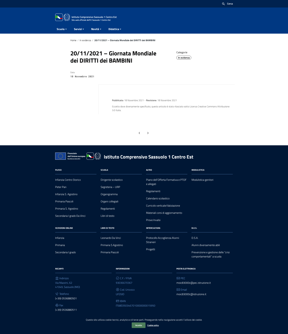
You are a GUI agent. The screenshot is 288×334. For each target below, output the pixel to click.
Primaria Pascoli (64, 201)
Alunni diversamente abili (206, 245)
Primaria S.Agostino (112, 245)
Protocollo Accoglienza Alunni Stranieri (162, 240)
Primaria (60, 245)
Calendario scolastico (158, 198)
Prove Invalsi (153, 220)
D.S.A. (195, 238)
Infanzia (59, 238)
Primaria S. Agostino (66, 209)
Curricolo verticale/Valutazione (163, 206)
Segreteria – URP (110, 187)
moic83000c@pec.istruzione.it (193, 283)
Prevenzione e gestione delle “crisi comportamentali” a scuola (211, 254)
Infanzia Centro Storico (68, 180)
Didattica (113, 29)
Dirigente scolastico (112, 180)
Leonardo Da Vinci (111, 238)
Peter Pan (60, 187)
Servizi (78, 29)
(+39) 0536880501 (66, 298)
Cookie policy (153, 325)
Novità (95, 29)
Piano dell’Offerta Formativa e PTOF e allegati (166, 182)
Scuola (60, 29)
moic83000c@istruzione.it (191, 294)
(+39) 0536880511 (66, 310)
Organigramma (109, 194)
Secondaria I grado (65, 252)
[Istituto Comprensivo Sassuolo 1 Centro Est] (62, 17)
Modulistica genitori (202, 180)
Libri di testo (107, 216)
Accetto (138, 325)
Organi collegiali (109, 201)
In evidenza (85, 40)
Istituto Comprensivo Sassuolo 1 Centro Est (148, 156)
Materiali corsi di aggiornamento (164, 213)
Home (73, 40)
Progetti (150, 249)
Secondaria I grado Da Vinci (70, 216)
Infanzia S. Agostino (66, 194)
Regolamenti (108, 209)
